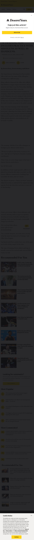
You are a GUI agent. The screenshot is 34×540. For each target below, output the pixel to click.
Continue (16, 537)
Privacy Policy (9, 530)
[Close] (31, 516)
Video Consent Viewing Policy (21, 530)
